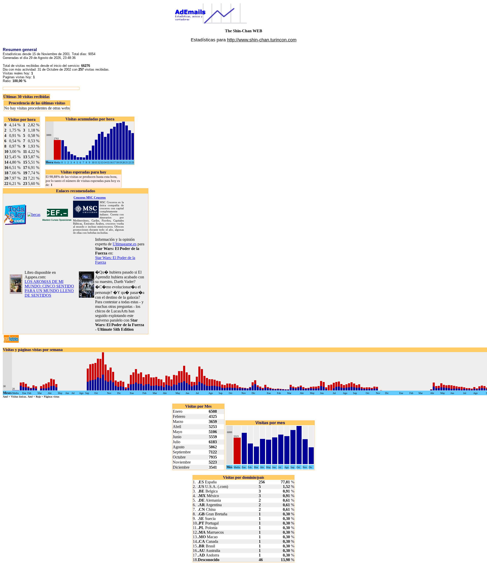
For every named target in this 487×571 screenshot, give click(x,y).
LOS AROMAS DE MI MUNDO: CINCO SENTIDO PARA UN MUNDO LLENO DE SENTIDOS (49, 288)
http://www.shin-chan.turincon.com (262, 39)
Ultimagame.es (124, 244)
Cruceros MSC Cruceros (90, 197)
